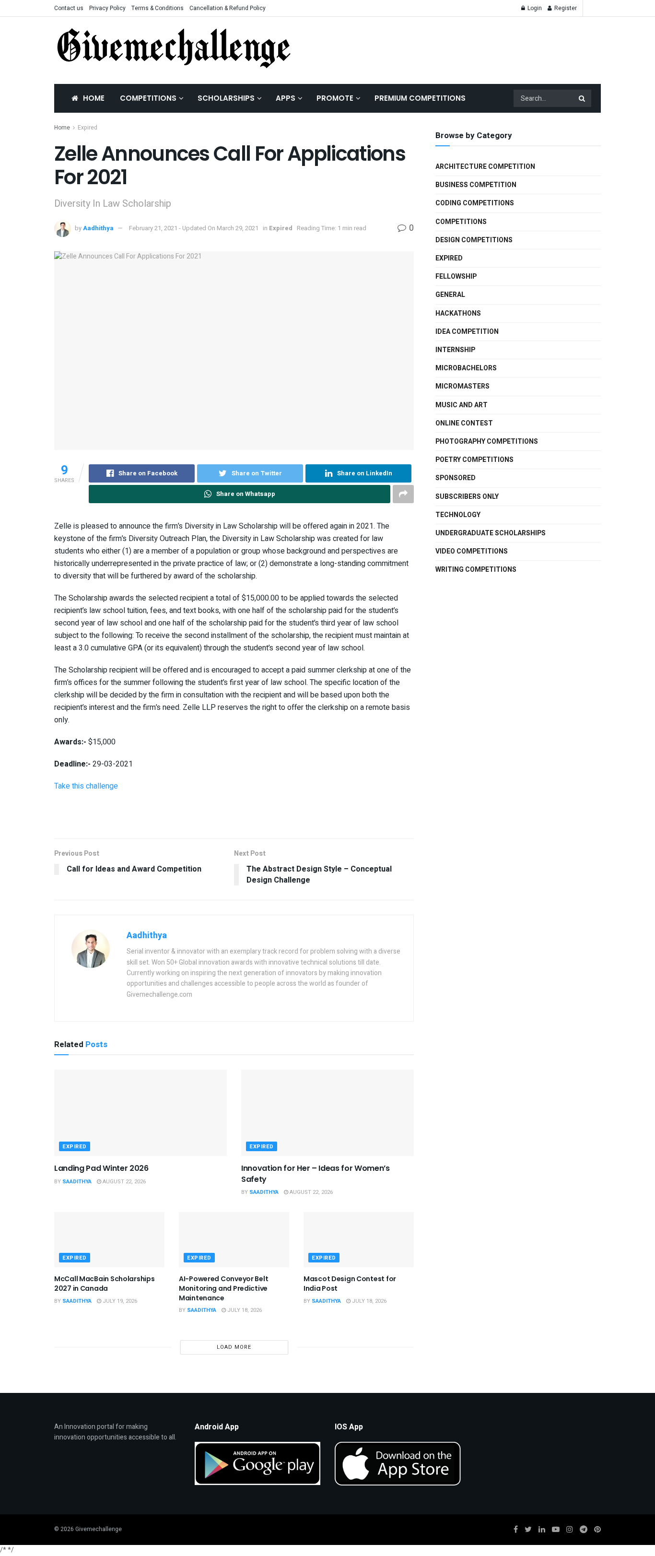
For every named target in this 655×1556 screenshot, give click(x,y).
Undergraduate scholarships (490, 533)
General (450, 295)
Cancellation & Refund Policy (227, 8)
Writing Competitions (475, 570)
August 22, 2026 (123, 1182)
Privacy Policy (107, 8)
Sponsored (455, 478)
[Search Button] (582, 98)
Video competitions (471, 551)
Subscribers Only (467, 497)
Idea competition (467, 332)
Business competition (475, 185)
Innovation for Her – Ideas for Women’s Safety (315, 1173)
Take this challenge (86, 786)
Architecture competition (485, 167)
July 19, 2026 (119, 1301)
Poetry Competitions (474, 460)
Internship (455, 350)
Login (534, 8)
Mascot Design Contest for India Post (350, 1283)
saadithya (77, 1182)
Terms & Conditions (157, 8)
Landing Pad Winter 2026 (101, 1168)
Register (565, 8)
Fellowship (456, 276)
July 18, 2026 (244, 1310)
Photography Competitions (486, 441)
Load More (234, 1347)
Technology (457, 515)
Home (94, 98)
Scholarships (226, 98)
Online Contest (464, 423)
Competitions (148, 98)
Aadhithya (98, 228)
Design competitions (474, 240)
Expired (87, 127)
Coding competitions (474, 203)
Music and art (461, 405)
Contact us (68, 8)
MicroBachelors (466, 368)
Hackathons (458, 313)
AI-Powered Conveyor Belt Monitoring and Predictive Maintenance (223, 1288)
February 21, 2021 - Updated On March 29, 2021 (193, 228)
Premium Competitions (420, 98)
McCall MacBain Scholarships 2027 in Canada (104, 1283)
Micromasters (462, 386)
